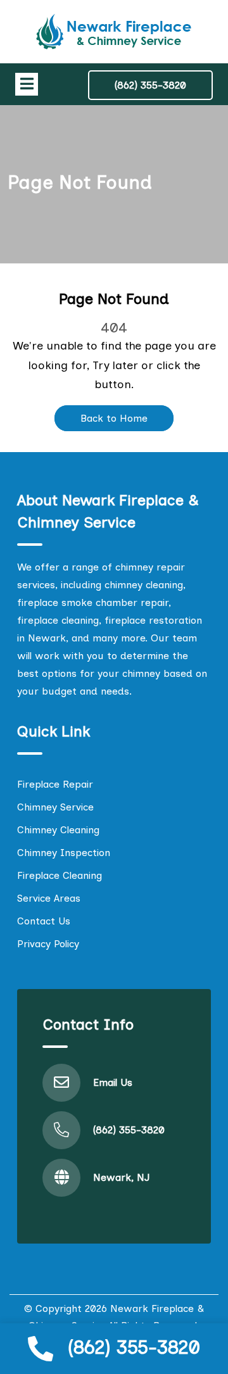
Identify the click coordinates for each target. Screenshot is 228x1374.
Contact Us (43, 921)
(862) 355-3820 (134, 1347)
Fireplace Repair (55, 784)
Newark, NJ (121, 1177)
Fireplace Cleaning (59, 875)
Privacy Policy (48, 944)
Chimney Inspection (63, 853)
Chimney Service (55, 807)
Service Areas (48, 898)
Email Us (112, 1082)
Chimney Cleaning (58, 830)
